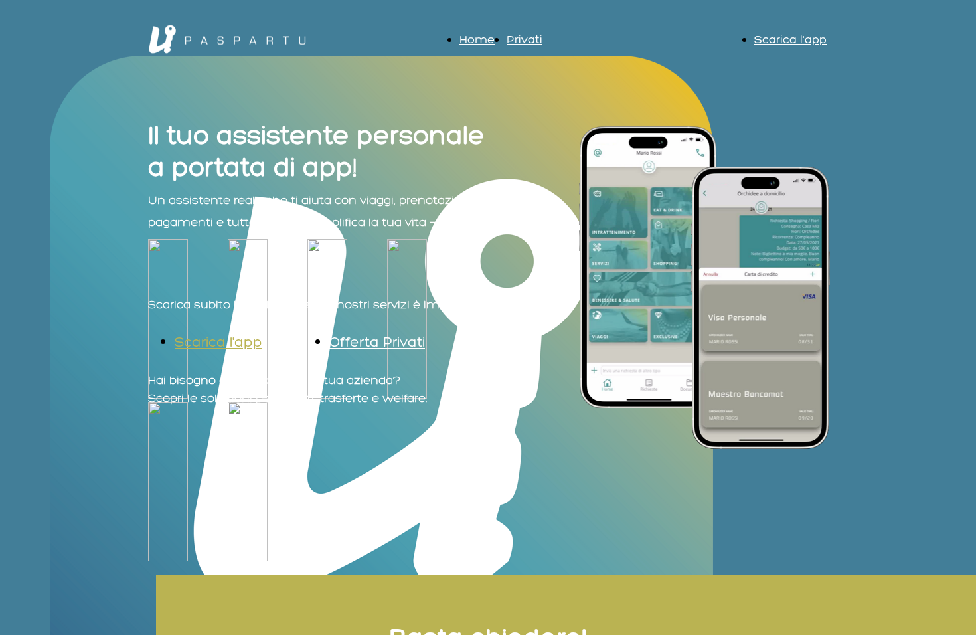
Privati (524, 39)
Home (477, 39)
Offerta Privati (377, 342)
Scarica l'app (790, 39)
